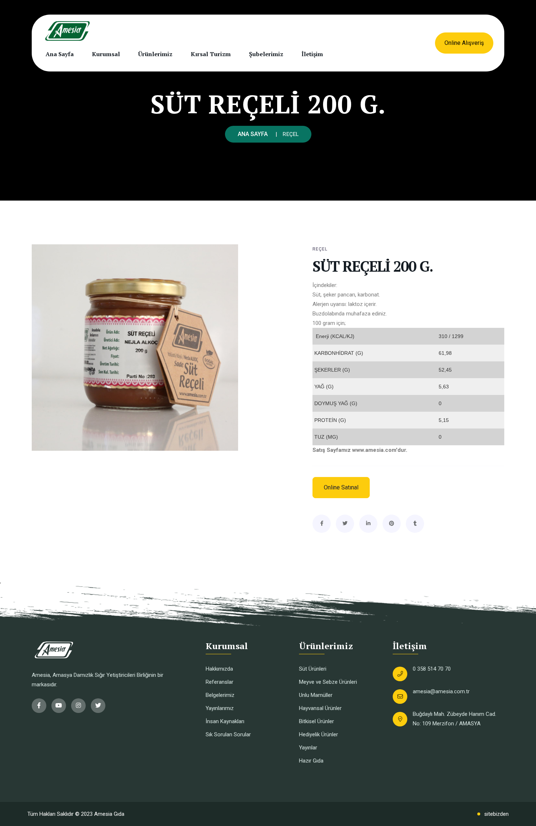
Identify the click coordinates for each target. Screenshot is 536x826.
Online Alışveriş (464, 42)
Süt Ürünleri (312, 669)
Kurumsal (106, 54)
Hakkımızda (219, 669)
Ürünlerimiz (155, 54)
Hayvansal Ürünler (320, 708)
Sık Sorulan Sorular (228, 734)
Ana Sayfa (60, 54)
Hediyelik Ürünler (318, 734)
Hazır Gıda (311, 760)
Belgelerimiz (220, 695)
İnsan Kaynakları (225, 721)
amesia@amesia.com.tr (441, 691)
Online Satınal (341, 487)
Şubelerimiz (266, 54)
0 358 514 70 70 (432, 669)
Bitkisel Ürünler (316, 721)
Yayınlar (308, 747)
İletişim (312, 54)
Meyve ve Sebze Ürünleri (328, 682)
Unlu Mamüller (316, 695)
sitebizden (496, 814)
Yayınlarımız (220, 708)
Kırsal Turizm (211, 54)
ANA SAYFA (253, 134)
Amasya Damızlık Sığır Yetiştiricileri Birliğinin (104, 675)
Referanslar (219, 682)
